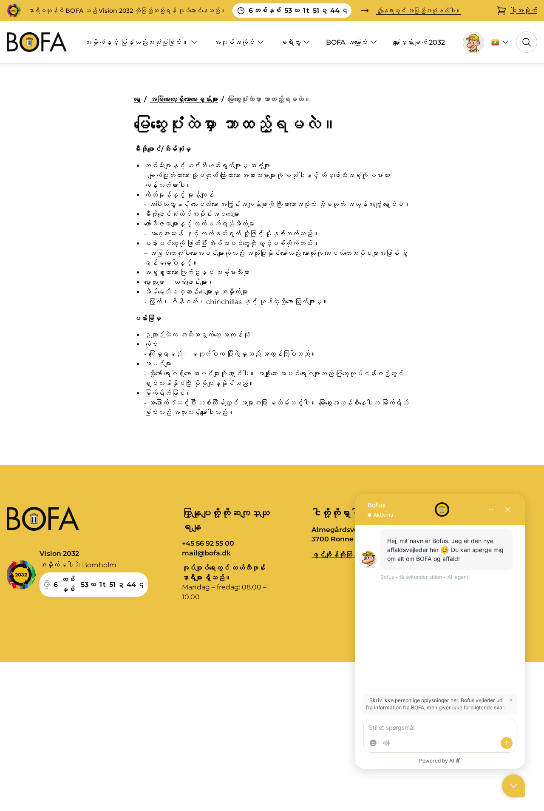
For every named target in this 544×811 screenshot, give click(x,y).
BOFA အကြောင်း (347, 42)
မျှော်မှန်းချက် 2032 (419, 42)
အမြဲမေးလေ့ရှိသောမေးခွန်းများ (184, 99)
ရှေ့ (137, 99)
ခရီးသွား (290, 42)
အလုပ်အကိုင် (234, 42)
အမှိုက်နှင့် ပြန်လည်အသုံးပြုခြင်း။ (136, 42)
